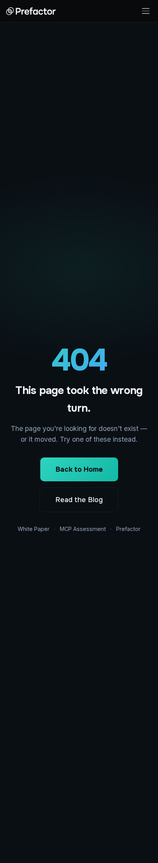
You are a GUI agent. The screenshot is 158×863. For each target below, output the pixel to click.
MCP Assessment (83, 529)
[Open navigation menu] (146, 11)
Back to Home (79, 469)
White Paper (33, 529)
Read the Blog (79, 499)
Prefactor (128, 529)
